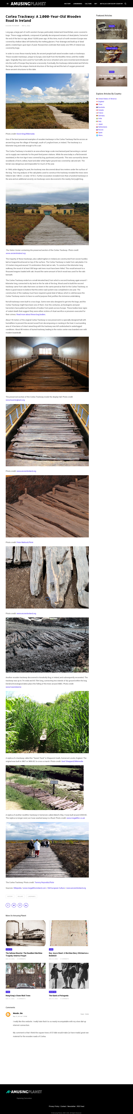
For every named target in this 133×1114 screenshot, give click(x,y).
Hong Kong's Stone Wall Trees (18, 995)
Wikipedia (17, 888)
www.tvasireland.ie (13, 687)
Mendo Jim (18, 1013)
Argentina (52, 992)
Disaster (9, 949)
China (51, 949)
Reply (82, 1014)
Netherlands (102, 127)
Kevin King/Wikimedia (25, 134)
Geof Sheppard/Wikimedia (72, 761)
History (10, 896)
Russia (100, 130)
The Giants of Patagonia (58, 995)
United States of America (107, 99)
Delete (87, 1014)
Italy (99, 121)
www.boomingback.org (15, 400)
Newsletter (71, 1106)
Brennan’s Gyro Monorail (112, 30)
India (100, 118)
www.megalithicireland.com (34, 888)
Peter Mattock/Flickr (25, 542)
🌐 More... (99, 135)
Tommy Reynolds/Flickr (44, 882)
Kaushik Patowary (13, 25)
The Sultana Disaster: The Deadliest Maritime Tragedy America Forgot (24, 954)
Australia (101, 107)
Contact (63, 1106)
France (100, 113)
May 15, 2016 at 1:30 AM (20, 1016)
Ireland (20, 896)
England (111, 26)
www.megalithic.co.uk (76, 818)
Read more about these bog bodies (31, 314)
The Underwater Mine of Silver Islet (111, 76)
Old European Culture (56, 888)
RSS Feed (80, 1106)
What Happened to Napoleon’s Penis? (111, 53)
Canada (111, 72)
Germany (101, 116)
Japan (100, 124)
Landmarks (31, 896)
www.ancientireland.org (26, 471)
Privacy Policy (54, 1106)
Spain (100, 133)
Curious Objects (111, 48)
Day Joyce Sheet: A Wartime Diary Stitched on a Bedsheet (68, 954)
